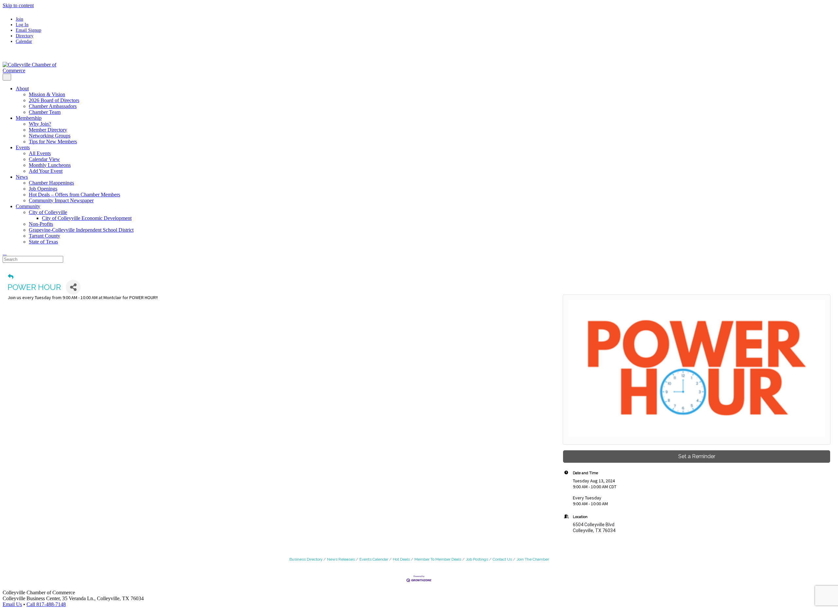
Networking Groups (49, 135)
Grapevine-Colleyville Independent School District (81, 230)
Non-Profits (41, 224)
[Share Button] (73, 287)
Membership (29, 118)
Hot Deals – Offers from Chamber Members (74, 194)
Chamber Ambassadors (53, 106)
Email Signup (28, 30)
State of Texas (43, 241)
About (22, 88)
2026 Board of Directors (54, 100)
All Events (40, 153)
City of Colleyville (48, 212)
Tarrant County (44, 236)
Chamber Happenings (51, 183)
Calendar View (44, 159)
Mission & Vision (47, 94)
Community (28, 206)
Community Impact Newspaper (61, 200)
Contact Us (502, 559)
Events (23, 147)
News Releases (341, 559)
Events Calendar (373, 559)
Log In (22, 24)
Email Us (12, 604)
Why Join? (40, 124)
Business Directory (305, 559)
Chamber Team (45, 112)
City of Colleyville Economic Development (87, 218)
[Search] (5, 253)
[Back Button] (10, 276)
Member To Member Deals (437, 559)
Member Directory (48, 130)
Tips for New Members (53, 141)
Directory (24, 35)
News (22, 177)
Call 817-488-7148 (46, 604)
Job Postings (477, 559)
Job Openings (43, 188)
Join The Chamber (533, 559)
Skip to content (18, 5)
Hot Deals (401, 559)
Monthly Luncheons (50, 165)
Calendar (24, 41)
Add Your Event (46, 171)
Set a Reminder (696, 456)
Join (19, 19)
